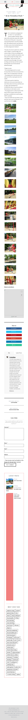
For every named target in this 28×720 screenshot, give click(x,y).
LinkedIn (14, 341)
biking (16, 618)
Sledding (9, 659)
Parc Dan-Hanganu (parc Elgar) (17, 496)
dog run (9, 627)
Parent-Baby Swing (11, 649)
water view (17, 667)
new (15, 640)
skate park (9, 657)
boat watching (10, 622)
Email (5, 449)
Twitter (14, 331)
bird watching (10, 620)
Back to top (13, 716)
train (8, 662)
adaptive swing (10, 610)
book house (10, 625)
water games (10, 667)
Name (5, 443)
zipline (18, 674)
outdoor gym (10, 647)
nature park (17, 637)
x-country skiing (11, 674)
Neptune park (18, 480)
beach (8, 615)
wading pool (14, 662)
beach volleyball (16, 615)
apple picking (10, 613)
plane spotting (16, 652)
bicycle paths (10, 618)
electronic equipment (12, 630)
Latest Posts (19, 352)
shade (16, 654)
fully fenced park (11, 635)
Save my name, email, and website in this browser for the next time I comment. (13, 461)
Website (11, 390)
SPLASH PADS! (17, 487)
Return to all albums (9, 287)
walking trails (10, 664)
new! (19, 640)
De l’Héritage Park (13, 490)
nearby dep (9, 640)
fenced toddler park (12, 632)
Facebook (14, 328)
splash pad (15, 659)
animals (18, 610)
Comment (6, 427)
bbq (16, 613)
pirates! (9, 652)
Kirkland (16, 486)
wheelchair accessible (12, 669)
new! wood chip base (12, 642)
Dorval (15, 479)
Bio (9, 352)
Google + (14, 338)
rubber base (10, 654)
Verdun (15, 493)
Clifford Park (14, 401)
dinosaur (16, 625)
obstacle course (11, 645)
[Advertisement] (14, 693)
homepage (9, 637)
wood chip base (11, 672)
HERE (14, 101)
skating (16, 657)
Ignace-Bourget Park (14, 409)
